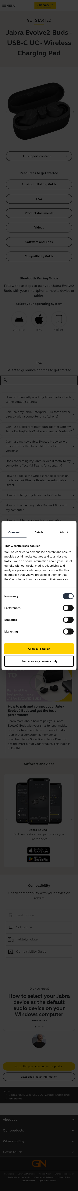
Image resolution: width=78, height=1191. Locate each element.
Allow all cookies (39, 648)
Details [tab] (39, 532)
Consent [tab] (14, 532)
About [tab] (64, 532)
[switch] (68, 608)
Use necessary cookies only (39, 661)
